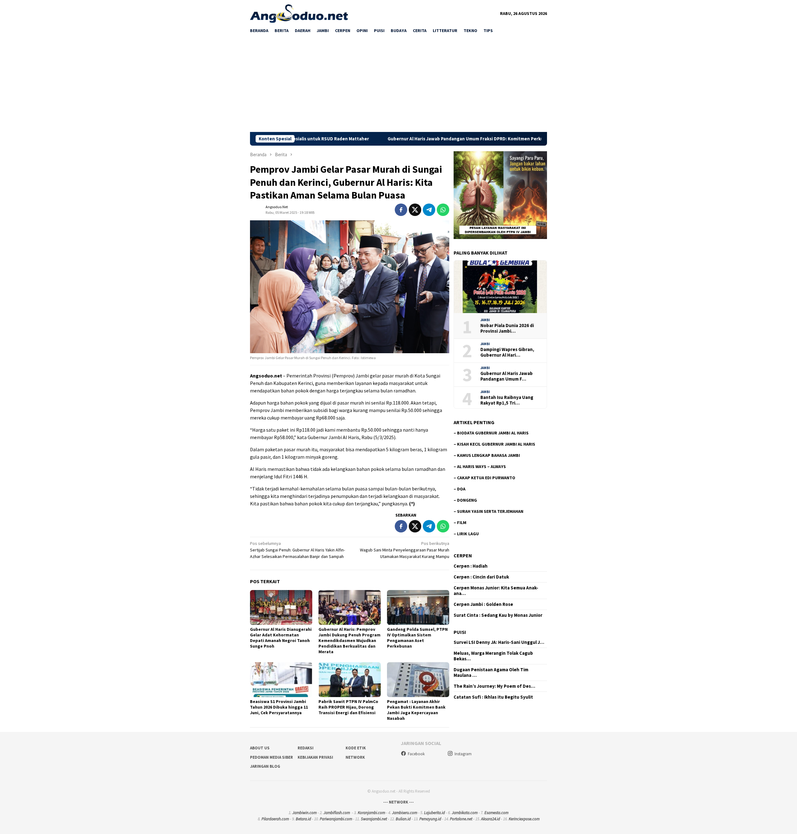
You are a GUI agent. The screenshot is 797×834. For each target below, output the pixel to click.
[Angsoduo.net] (299, 13)
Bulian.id (403, 819)
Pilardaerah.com (275, 819)
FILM (461, 522)
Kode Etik (356, 748)
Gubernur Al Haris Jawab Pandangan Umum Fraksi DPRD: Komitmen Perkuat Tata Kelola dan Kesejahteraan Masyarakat (456, 139)
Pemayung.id (430, 819)
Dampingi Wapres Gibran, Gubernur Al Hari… (507, 352)
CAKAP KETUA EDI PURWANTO (486, 477)
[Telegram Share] (429, 210)
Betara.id (303, 819)
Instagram (463, 754)
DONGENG (467, 500)
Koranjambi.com (371, 812)
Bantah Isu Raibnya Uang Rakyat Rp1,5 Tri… (506, 400)
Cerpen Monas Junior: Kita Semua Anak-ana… (496, 590)
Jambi (485, 320)
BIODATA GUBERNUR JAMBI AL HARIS (493, 433)
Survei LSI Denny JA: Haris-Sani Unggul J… (499, 642)
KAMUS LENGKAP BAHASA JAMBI (488, 455)
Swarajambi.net (374, 819)
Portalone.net (461, 819)
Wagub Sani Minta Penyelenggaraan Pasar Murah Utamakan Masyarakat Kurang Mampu (404, 550)
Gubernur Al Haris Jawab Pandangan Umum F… (506, 376)
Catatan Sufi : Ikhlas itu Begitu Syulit (493, 697)
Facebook (416, 754)
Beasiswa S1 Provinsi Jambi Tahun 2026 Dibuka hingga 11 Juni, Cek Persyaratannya (279, 707)
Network (355, 757)
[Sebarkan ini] (401, 210)
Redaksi (306, 748)
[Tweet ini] (415, 210)
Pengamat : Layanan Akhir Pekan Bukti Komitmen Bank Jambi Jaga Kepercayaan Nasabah (416, 710)
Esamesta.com (496, 812)
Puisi (460, 632)
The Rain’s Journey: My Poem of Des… (494, 686)
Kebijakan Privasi (315, 757)
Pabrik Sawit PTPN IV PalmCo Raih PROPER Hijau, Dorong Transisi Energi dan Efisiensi (348, 707)
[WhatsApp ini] (443, 210)
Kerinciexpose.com (524, 819)
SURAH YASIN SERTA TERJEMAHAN (490, 511)
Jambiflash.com (336, 812)
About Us (260, 748)
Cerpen (463, 555)
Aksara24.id (490, 819)
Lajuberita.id (434, 812)
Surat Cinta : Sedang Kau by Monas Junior (498, 615)
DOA (461, 489)
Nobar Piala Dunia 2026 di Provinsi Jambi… (507, 328)
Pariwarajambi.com (336, 819)
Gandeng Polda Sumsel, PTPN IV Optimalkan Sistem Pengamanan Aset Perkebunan (417, 637)
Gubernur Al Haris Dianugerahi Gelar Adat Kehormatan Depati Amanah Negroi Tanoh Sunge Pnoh (281, 637)
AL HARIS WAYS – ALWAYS (481, 466)
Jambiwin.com (304, 812)
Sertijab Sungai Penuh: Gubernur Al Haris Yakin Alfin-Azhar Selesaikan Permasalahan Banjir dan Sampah (297, 550)
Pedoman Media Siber (271, 757)
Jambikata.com (465, 812)
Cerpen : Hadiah (471, 566)
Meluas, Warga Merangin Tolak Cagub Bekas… (493, 656)
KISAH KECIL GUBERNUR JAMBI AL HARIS (496, 444)
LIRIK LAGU (468, 533)
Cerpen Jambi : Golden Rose (483, 604)
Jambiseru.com (404, 812)
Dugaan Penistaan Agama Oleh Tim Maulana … (491, 672)
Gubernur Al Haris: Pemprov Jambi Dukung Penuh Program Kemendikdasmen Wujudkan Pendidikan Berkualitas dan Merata (349, 640)
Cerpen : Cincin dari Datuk (481, 577)
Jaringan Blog (265, 766)
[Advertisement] (398, 85)
